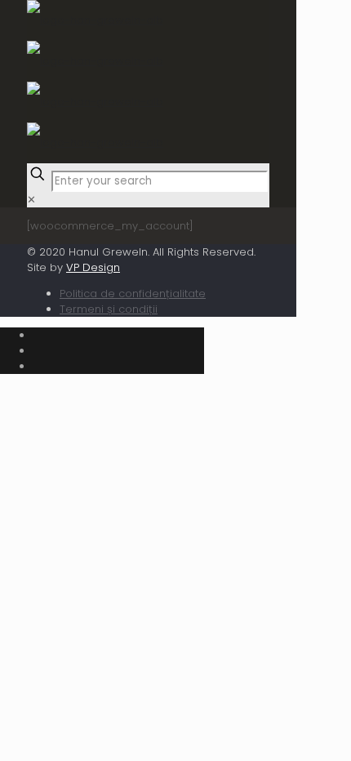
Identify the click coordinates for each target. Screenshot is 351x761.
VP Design (93, 267)
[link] (31, 199)
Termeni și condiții (109, 309)
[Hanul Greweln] (95, 81)
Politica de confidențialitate (133, 293)
